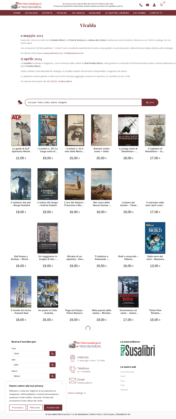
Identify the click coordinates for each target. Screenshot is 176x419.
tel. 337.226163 (50, 81)
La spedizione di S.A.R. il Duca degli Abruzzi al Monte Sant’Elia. (48, 366)
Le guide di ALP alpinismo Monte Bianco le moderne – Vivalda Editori (21, 150)
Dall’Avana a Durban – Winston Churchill (21, 258)
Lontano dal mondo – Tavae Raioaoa (128, 204)
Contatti (156, 12)
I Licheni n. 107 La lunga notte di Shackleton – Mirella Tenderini (48, 150)
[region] (36, 397)
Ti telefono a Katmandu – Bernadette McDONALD (101, 258)
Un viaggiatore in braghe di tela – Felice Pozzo (47, 258)
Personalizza (17, 407)
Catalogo (31, 12)
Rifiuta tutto (35, 407)
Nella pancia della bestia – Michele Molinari (101, 312)
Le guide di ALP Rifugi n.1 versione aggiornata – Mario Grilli (128, 366)
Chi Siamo (139, 12)
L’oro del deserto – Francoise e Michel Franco (74, 204)
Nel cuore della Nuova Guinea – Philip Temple (101, 204)
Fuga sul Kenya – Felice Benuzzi (74, 311)
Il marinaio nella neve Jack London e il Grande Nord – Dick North (155, 204)
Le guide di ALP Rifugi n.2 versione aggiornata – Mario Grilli (101, 366)
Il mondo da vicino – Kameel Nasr (21, 311)
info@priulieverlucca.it (74, 53)
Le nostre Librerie (117, 12)
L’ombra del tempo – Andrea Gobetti (47, 204)
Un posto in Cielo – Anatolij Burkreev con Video (47, 312)
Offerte (47, 12)
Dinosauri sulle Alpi (155, 365)
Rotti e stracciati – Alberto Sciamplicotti (128, 258)
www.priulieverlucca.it (53, 53)
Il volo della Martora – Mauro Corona (21, 366)
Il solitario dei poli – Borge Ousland (21, 204)
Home (17, 12)
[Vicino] (63, 383)
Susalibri (95, 12)
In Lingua (78, 12)
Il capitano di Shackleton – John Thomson (155, 150)
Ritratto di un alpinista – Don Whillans (74, 258)
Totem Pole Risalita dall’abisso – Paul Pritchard (155, 312)
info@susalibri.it (65, 81)
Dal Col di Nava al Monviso (74, 365)
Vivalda (62, 12)
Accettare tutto (53, 407)
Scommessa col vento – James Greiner (128, 312)
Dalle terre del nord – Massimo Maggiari (155, 258)
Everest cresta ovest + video (101, 150)
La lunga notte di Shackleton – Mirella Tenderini (128, 150)
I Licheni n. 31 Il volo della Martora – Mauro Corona (74, 150)
